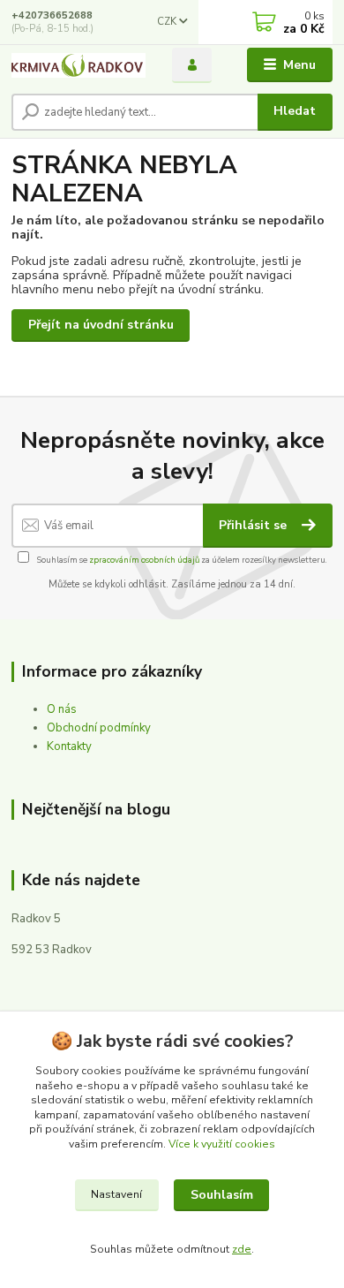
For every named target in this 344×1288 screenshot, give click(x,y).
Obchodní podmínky (99, 728)
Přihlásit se (254, 525)
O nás (62, 709)
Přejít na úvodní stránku (101, 324)
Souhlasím (222, 1194)
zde (241, 1249)
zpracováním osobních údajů (144, 559)
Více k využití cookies (221, 1144)
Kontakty (69, 746)
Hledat (294, 110)
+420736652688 (52, 15)
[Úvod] (78, 65)
